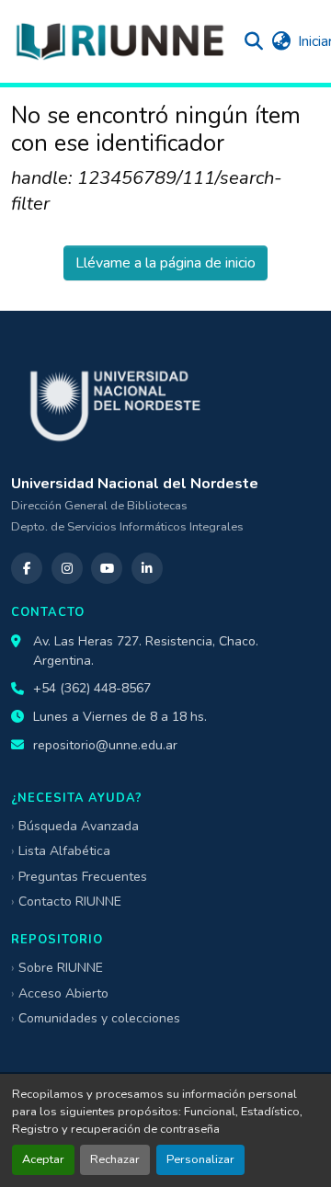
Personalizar (200, 1159)
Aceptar (43, 1159)
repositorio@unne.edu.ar (105, 745)
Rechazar (115, 1159)
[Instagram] (67, 568)
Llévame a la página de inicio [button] (165, 263)
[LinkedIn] (147, 568)
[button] (119, 41)
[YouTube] (106, 568)
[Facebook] (26, 568)
